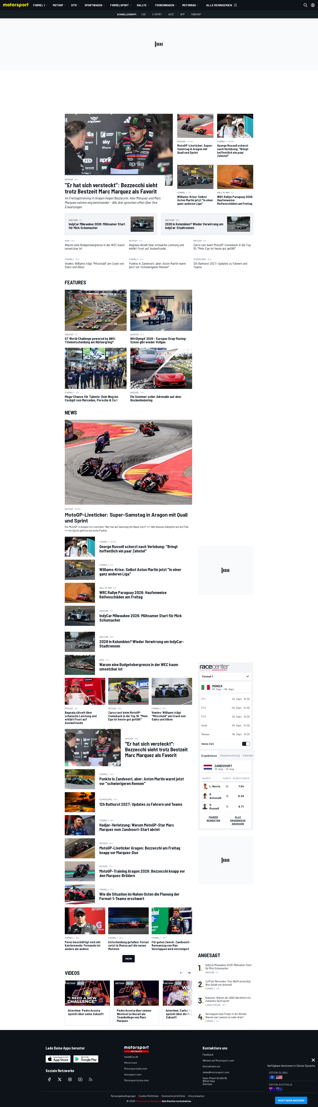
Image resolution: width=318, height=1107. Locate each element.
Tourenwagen (164, 5)
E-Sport (157, 14)
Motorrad (189, 5)
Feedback (208, 1054)
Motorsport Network (148, 1101)
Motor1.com (130, 1062)
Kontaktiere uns (211, 1066)
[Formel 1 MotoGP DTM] (226, 676)
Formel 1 (39, 5)
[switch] (245, 744)
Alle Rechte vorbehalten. (177, 1101)
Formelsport (119, 5)
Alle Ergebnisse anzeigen (237, 820)
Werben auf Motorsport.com (218, 1060)
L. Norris (214, 786)
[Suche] (305, 5)
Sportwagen (93, 5)
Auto (171, 14)
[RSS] (90, 1079)
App (182, 14)
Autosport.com (132, 1074)
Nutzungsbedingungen (123, 1095)
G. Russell (214, 806)
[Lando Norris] (205, 786)
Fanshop (196, 14)
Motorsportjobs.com (135, 1068)
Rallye (142, 5)
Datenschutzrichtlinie (173, 1095)
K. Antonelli (215, 796)
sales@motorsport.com (216, 1072)
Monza (217, 686)
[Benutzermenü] (313, 5)
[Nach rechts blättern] (189, 973)
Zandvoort (223, 766)
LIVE (143, 14)
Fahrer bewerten (213, 819)
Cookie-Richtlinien (149, 1095)
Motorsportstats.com (136, 1080)
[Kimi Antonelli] (205, 796)
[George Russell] (205, 806)
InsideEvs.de (131, 1056)
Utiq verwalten (196, 1095)
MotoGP (58, 5)
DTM (74, 5)
